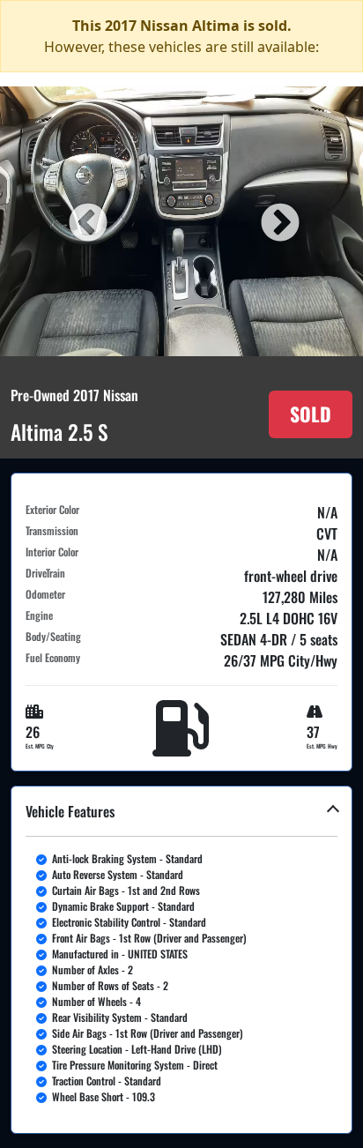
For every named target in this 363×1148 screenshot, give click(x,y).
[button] (181, 960)
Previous (85, 221)
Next (277, 221)
